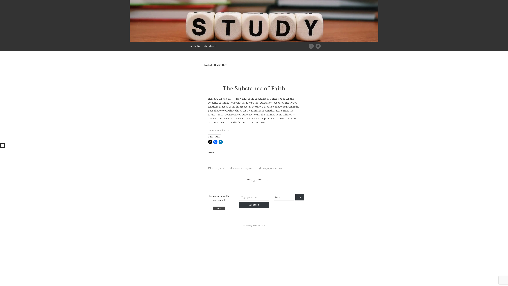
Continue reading (218, 130)
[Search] (299, 197)
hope (269, 168)
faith (264, 168)
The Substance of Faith (254, 88)
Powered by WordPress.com (253, 226)
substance (277, 168)
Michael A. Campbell (242, 168)
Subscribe (254, 205)
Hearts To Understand (201, 46)
